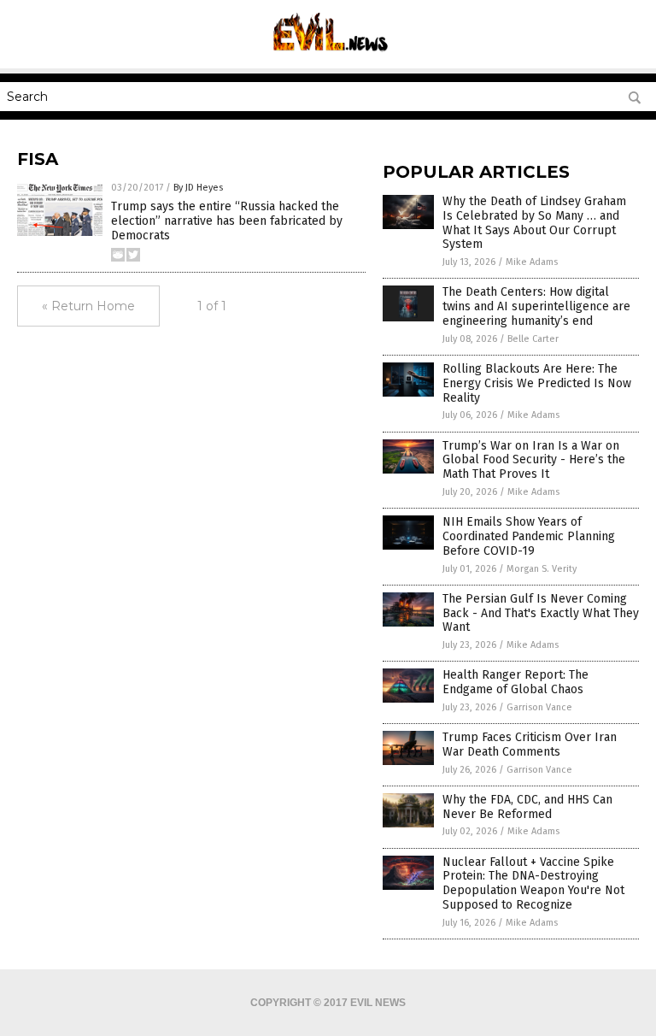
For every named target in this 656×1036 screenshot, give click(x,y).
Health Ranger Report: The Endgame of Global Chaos (515, 682)
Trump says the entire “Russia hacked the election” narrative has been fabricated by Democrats (227, 221)
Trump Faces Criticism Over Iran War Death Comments (529, 744)
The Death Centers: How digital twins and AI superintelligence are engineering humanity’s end (536, 306)
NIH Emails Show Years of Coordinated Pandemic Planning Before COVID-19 (528, 536)
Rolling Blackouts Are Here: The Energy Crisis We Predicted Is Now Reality (536, 383)
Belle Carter (533, 338)
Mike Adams (532, 262)
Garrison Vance (539, 707)
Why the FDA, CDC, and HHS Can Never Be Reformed (527, 806)
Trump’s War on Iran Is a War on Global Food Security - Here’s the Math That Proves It (533, 460)
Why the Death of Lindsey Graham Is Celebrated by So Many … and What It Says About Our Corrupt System (534, 222)
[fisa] (328, 56)
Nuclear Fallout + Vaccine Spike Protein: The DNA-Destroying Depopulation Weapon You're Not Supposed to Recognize (533, 883)
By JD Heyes (198, 187)
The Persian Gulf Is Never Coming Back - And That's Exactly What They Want (540, 613)
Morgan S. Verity (542, 568)
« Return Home (88, 306)
